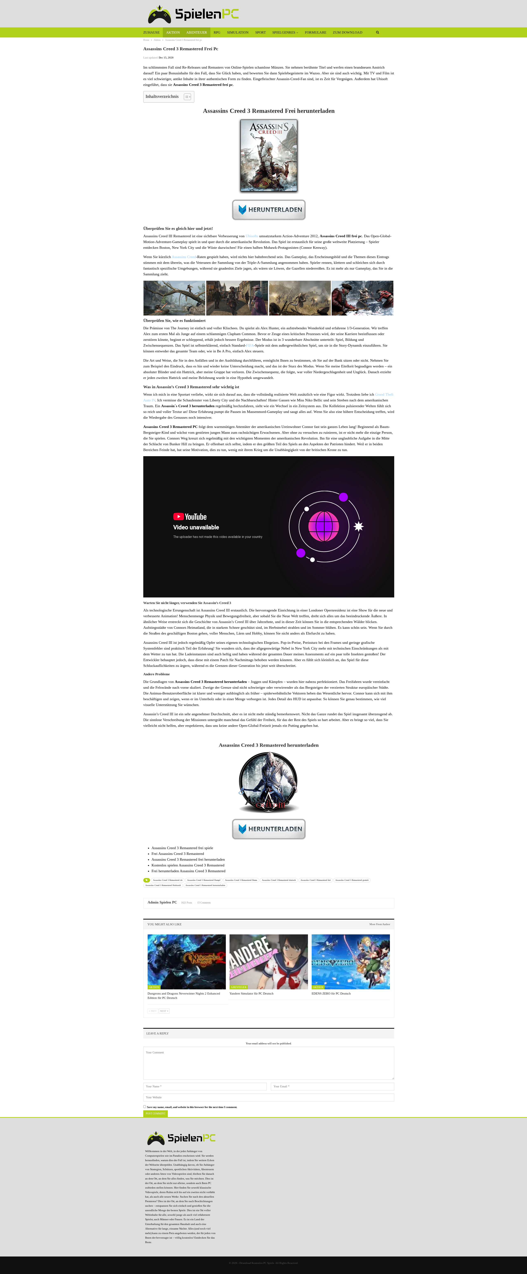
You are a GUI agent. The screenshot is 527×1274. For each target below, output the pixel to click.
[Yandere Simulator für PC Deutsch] (269, 961)
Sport (260, 32)
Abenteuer (196, 32)
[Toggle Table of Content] (185, 96)
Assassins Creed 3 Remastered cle (167, 880)
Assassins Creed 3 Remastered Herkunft (163, 885)
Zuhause (151, 32)
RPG (217, 32)
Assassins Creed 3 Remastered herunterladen (205, 885)
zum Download (347, 32)
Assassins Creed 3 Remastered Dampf (203, 880)
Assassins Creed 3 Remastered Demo (241, 880)
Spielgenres (283, 32)
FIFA (250, 345)
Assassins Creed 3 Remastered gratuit (351, 880)
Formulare (315, 32)
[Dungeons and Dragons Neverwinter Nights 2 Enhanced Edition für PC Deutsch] (187, 961)
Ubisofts (252, 236)
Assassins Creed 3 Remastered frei (316, 880)
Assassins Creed (184, 257)
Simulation (238, 32)
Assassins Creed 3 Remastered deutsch (279, 880)
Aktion (173, 32)
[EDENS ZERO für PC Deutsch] (351, 961)
